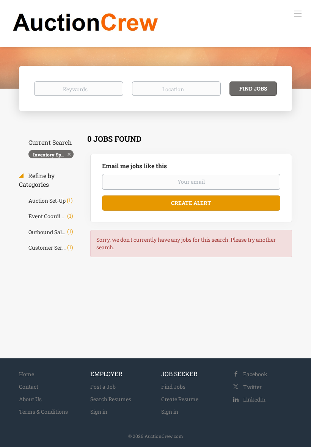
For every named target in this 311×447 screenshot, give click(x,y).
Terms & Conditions (43, 411)
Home (26, 374)
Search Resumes (110, 399)
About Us (30, 399)
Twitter (252, 387)
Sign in (98, 411)
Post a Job (103, 386)
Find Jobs (253, 88)
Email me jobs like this (134, 166)
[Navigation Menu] (298, 13)
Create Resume (179, 399)
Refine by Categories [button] (37, 180)
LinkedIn (254, 399)
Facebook (255, 374)
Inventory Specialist (53, 155)
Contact (28, 386)
